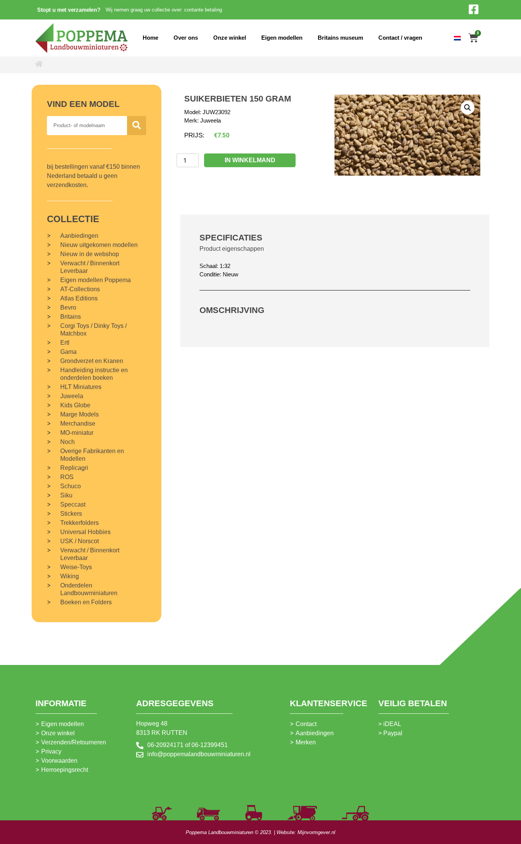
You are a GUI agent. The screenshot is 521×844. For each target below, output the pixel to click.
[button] (467, 108)
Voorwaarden (59, 760)
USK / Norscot (79, 541)
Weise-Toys (76, 567)
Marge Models (79, 414)
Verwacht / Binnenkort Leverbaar (89, 267)
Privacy (51, 751)
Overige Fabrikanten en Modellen (92, 455)
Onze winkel (229, 37)
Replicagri (74, 468)
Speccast (72, 504)
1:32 (225, 266)
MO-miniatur (76, 432)
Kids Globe (75, 405)
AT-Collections (80, 289)
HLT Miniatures (80, 387)
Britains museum (340, 37)
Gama (68, 352)
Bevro (68, 307)
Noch (67, 442)
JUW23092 (216, 112)
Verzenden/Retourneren (73, 742)
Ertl (64, 342)
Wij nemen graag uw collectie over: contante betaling (164, 10)
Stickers (71, 513)
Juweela (71, 396)
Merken (306, 742)
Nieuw (230, 274)
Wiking (69, 576)
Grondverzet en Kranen (91, 361)
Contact (306, 724)
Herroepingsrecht (64, 770)
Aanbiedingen (79, 235)
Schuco (70, 486)
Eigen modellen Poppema (95, 280)
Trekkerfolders (79, 523)
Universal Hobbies (85, 532)
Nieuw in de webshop (89, 254)
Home (150, 37)
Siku (66, 495)
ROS (67, 477)
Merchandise (77, 423)
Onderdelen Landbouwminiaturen (88, 589)
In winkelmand (250, 160)
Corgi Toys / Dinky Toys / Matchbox (93, 330)
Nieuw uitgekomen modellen (99, 245)
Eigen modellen (281, 37)
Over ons (186, 37)
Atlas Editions (79, 298)
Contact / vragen (400, 37)
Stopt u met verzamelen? (68, 9)
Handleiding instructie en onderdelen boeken (94, 374)
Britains (70, 316)
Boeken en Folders (86, 602)
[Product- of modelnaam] (136, 125)
